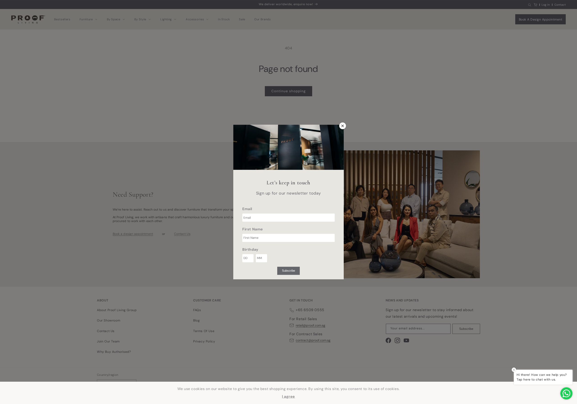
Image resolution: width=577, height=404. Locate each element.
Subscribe (288, 270)
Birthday (250, 249)
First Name (252, 229)
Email (247, 209)
